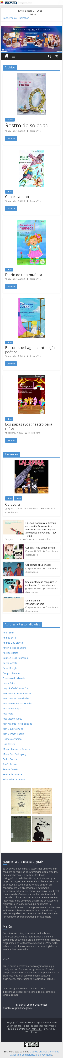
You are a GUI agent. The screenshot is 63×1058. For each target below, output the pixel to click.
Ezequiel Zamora (11, 673)
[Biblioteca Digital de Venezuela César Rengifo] (31, 28)
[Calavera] (31, 461)
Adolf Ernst (8, 632)
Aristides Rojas (10, 652)
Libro (9, 191)
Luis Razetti (9, 744)
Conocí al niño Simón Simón (40, 547)
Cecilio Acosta (10, 662)
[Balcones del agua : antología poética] (31, 300)
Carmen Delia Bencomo (15, 657)
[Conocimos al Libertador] (13, 563)
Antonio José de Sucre (14, 647)
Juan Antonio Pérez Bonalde (17, 723)
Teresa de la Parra (12, 774)
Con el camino (17, 196)
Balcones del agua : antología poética (30, 349)
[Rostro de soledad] (31, 75)
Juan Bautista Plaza (13, 728)
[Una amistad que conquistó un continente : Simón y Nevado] (13, 580)
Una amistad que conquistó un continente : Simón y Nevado (41, 583)
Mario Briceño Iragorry (14, 754)
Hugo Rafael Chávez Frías (16, 688)
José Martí (8, 713)
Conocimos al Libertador (16, 18)
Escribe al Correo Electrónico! (31, 1004)
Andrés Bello (9, 637)
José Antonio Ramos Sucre (17, 693)
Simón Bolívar (10, 764)
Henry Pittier (9, 683)
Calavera (12, 504)
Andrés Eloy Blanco (13, 642)
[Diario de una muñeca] (31, 222)
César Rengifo (10, 668)
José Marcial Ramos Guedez (17, 703)
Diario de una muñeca (23, 274)
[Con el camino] (31, 152)
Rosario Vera (36, 131)
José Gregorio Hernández (16, 698)
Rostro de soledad (27, 125)
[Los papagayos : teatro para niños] (31, 377)
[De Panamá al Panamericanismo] (13, 599)
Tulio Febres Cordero (14, 779)
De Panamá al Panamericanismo (34, 602)
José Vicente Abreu (12, 718)
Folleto (10, 119)
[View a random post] (56, 56)
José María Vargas (12, 708)
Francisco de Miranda (14, 678)
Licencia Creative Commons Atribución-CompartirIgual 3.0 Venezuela (34, 1053)
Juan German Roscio (13, 733)
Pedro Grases (10, 759)
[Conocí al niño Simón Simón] (13, 546)
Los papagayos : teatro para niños (28, 426)
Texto (18, 498)
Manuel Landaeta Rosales (16, 749)
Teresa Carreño (11, 769)
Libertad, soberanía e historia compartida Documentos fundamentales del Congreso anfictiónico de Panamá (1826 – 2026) (41, 529)
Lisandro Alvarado (12, 738)
